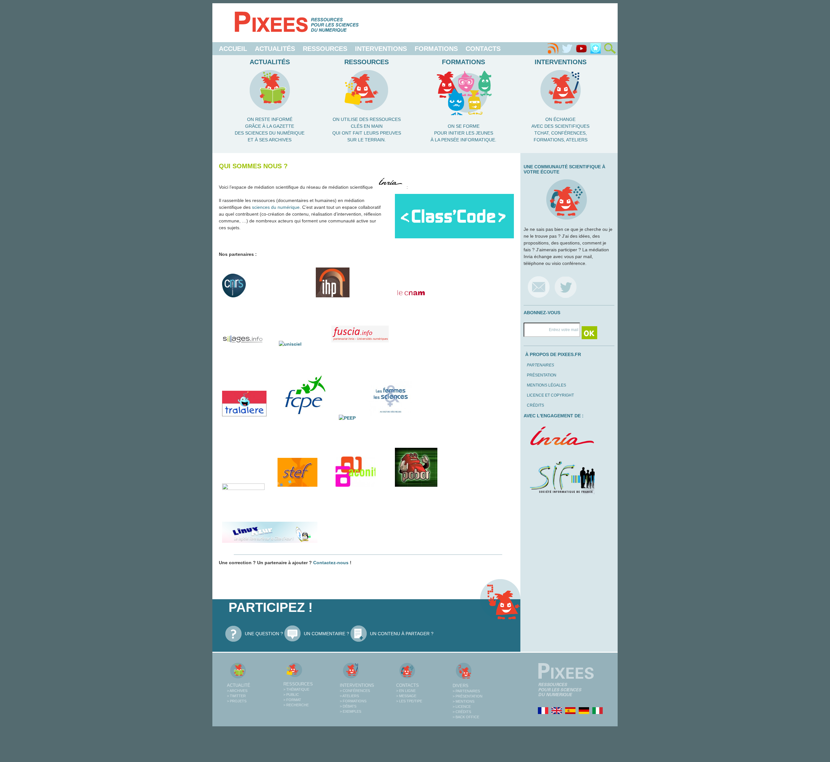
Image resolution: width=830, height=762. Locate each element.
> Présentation (467, 696)
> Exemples (350, 711)
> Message (406, 696)
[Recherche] (609, 48)
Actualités (275, 48)
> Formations (353, 701)
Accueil (233, 48)
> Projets (236, 701)
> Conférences (355, 691)
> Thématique (296, 689)
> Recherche (296, 705)
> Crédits (462, 712)
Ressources (325, 48)
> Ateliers (349, 696)
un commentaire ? (326, 633)
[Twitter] (567, 48)
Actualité (238, 685)
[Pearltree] (595, 48)
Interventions (381, 48)
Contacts (483, 48)
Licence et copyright (550, 395)
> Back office (466, 717)
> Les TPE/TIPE (409, 701)
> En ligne (406, 691)
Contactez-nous (331, 562)
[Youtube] (581, 48)
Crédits (535, 405)
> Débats (348, 706)
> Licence (462, 706)
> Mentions (463, 701)
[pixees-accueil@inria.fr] (539, 287)
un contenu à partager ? (401, 633)
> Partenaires (466, 691)
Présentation (541, 375)
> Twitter (236, 696)
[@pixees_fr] (565, 287)
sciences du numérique (276, 207)
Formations (436, 48)
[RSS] (552, 48)
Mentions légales (546, 385)
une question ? (264, 633)
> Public (291, 695)
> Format (292, 700)
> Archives (237, 691)
